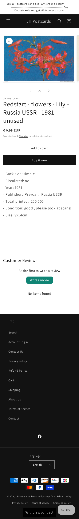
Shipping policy (62, 502)
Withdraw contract (39, 512)
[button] (8, 21)
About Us (14, 399)
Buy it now (40, 160)
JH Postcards (23, 496)
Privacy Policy (17, 361)
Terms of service (40, 502)
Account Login (18, 342)
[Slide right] (49, 90)
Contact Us (15, 351)
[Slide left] (30, 90)
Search (13, 332)
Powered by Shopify (42, 496)
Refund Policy (17, 370)
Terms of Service (19, 409)
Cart (11, 380)
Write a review (39, 280)
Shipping (23, 136)
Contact (13, 418)
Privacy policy (20, 502)
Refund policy (64, 496)
